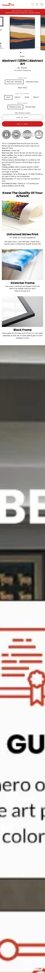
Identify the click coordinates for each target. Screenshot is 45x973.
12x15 (8, 97)
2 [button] (22, 52)
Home (22, 56)
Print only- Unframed (14, 82)
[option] (22, 12)
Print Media (22, 103)
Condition (22, 78)
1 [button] (20, 52)
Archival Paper (30, 107)
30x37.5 (36, 97)
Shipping (25, 70)
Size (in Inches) (23, 93)
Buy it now (22, 124)
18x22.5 (17, 97)
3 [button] (24, 52)
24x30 (27, 97)
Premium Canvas (15, 107)
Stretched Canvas (32, 82)
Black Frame (22, 88)
